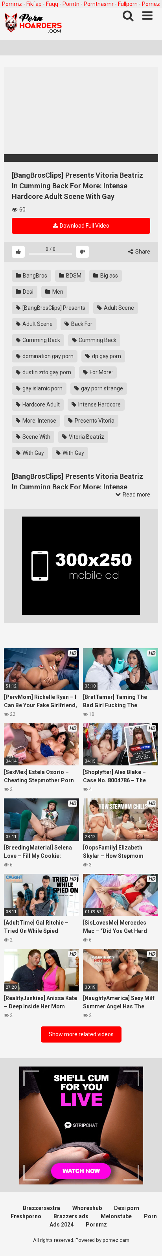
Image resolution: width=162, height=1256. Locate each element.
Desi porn (126, 1208)
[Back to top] (147, 1240)
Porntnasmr (99, 4)
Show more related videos (81, 1034)
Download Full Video (84, 226)
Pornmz (12, 4)
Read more (136, 494)
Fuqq (52, 4)
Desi (27, 292)
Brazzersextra (41, 1208)
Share (142, 251)
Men (57, 292)
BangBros (34, 275)
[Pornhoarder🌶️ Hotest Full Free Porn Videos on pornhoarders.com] (33, 24)
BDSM (73, 275)
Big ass (108, 275)
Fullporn (128, 4)
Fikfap (34, 4)
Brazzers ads (70, 1216)
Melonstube (116, 1216)
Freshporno (26, 1216)
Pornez (151, 4)
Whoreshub (87, 1208)
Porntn (71, 4)
